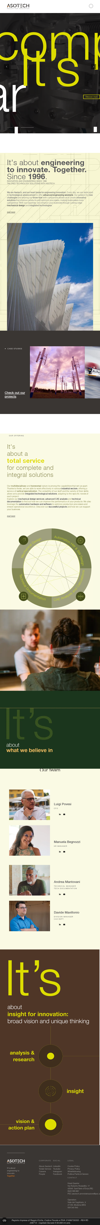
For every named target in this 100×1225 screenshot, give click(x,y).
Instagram (57, 1171)
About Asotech (45, 1166)
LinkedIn (56, 1166)
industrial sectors (69, 488)
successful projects (58, 507)
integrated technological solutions (41, 494)
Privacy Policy (74, 1169)
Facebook (57, 1174)
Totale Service (45, 1169)
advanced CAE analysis (56, 499)
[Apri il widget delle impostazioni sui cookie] (4, 1220)
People (42, 1174)
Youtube (56, 1169)
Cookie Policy (74, 1166)
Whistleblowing (74, 1171)
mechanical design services (31, 499)
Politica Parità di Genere (78, 1174)
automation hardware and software (35, 504)
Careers (42, 1171)
